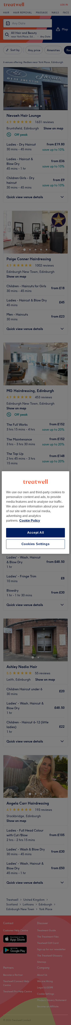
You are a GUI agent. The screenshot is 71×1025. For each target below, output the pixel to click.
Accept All (35, 532)
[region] (35, 512)
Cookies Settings (35, 544)
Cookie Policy (29, 520)
